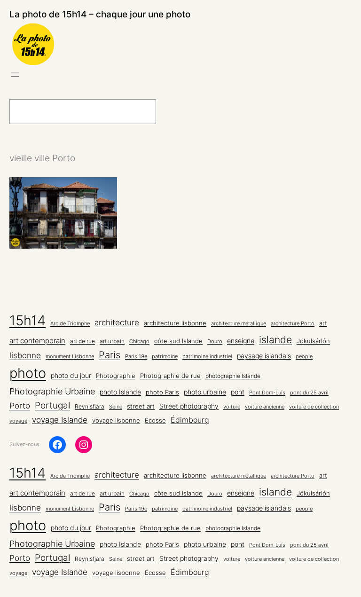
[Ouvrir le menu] (15, 74)
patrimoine (165, 356)
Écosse (155, 420)
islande (275, 340)
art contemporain (37, 340)
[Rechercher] (179, 111)
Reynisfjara (89, 406)
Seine (115, 407)
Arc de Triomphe (70, 324)
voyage (18, 421)
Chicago (139, 341)
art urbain (112, 341)
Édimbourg (190, 419)
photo (27, 373)
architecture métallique (238, 324)
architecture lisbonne (175, 323)
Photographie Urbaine (52, 391)
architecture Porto (292, 324)
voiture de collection (314, 407)
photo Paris (162, 392)
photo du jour (71, 375)
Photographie (115, 375)
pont (237, 392)
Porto (19, 405)
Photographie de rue (170, 375)
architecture (116, 322)
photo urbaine (205, 392)
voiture (231, 407)
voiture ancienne (264, 407)
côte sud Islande (178, 341)
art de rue (82, 341)
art (323, 323)
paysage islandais (264, 356)
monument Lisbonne (70, 356)
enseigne (240, 341)
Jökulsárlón (313, 341)
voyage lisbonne (116, 420)
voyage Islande (59, 419)
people (304, 356)
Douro (214, 341)
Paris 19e (136, 356)
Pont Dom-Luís (267, 393)
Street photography (189, 406)
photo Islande (120, 392)
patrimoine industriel (207, 356)
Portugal (52, 405)
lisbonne (25, 355)
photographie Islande (232, 376)
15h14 (27, 320)
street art (141, 406)
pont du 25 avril (309, 393)
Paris (109, 355)
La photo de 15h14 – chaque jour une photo (99, 14)
